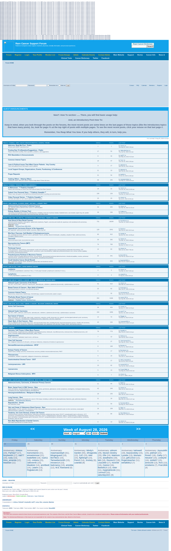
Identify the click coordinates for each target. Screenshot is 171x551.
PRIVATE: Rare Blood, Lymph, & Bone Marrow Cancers (20, 266)
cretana (35, 460)
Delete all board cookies (144, 530)
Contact (131, 85)
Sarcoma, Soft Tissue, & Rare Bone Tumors (23, 330)
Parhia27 (12, 453)
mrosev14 (55, 463)
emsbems (149, 465)
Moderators (30, 496)
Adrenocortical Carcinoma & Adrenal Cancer (24, 206)
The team (133, 530)
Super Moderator (39, 496)
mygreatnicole (109, 470)
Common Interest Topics (17, 160)
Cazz (121, 160)
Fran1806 (162, 465)
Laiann (35, 467)
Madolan (7, 463)
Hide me (62, 85)
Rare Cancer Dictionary (143, 44)
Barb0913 (102, 467)
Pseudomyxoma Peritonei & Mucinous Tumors (25, 255)
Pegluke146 (32, 470)
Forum (8, 55)
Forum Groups (64, 55)
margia (122, 233)
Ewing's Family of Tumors (17, 350)
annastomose (33, 455)
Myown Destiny (110, 453)
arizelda (69, 465)
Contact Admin (104, 55)
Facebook (105, 58)
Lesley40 (162, 458)
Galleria (122, 211)
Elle (104, 455)
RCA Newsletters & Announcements (21, 155)
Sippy (122, 407)
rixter (114, 467)
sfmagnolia (92, 453)
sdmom (113, 450)
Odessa (122, 336)
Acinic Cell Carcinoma (16, 306)
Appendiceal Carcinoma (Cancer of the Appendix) (26, 228)
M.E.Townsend (62, 467)
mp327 (122, 155)
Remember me (53, 85)
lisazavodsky (132, 453)
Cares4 (106, 465)
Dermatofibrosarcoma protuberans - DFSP (23, 345)
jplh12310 (130, 458)
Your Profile (37, 55)
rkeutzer (149, 458)
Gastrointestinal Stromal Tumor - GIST (22, 359)
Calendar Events (88, 55)
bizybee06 (8, 455)
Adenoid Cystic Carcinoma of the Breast (22, 283)
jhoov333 (123, 255)
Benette (122, 345)
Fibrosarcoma (13, 355)
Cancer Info (150, 55)
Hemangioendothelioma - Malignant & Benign (24, 393)
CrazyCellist (123, 369)
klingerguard (56, 455)
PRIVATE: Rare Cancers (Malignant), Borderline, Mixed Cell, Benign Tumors (27, 380)
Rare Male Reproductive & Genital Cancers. (23, 421)
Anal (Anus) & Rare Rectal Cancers (20, 220)
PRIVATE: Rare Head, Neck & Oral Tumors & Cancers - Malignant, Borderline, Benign (30, 303)
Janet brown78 (124, 340)
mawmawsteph (58, 453)
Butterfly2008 (124, 260)
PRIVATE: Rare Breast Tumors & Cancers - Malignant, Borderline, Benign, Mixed (29, 280)
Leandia (78, 463)
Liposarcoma (13, 369)
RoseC (148, 455)
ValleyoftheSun (124, 150)
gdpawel (122, 165)
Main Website (118, 55)
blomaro (137, 455)
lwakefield (31, 458)
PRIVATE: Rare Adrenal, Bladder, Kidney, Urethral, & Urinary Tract (25, 203)
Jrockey (89, 460)
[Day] (4, 445)
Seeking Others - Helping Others (19, 179)
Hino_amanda (9, 460)
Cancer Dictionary (82, 58)
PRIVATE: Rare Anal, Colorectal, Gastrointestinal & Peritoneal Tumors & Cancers (30, 218)
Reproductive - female (16, 403)
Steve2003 (52, 508)
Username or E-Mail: (9, 85)
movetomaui (123, 292)
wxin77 (122, 311)
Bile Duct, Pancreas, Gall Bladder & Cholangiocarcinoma (28, 233)
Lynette (124, 455)
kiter (90, 455)
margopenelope (124, 179)
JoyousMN (162, 450)
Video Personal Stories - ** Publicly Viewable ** (25, 197)
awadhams (108, 458)
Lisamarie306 (124, 321)
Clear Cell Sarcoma (15, 340)
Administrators (11, 496)
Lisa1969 (102, 463)
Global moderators (21, 496)
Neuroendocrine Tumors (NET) (19, 243)
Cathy (159, 455)
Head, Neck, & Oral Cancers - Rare (20, 321)
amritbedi (45, 465)
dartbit (122, 174)
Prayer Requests (14, 174)
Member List (50, 55)
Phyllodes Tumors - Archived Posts (26, 300)
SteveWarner (124, 413)
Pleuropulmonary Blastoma (23, 400)
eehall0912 (126, 463)
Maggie (122, 316)
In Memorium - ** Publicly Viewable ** (21, 188)
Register (18, 55)
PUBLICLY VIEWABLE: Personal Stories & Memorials (19, 185)
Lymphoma (12, 274)
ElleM (121, 383)
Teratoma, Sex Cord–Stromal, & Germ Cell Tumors (26, 413)
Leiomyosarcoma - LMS (16, 364)
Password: (31, 85)
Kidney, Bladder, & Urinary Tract (19, 211)
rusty (10, 458)
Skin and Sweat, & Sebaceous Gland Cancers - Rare (26, 407)
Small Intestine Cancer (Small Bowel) (21, 260)
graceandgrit (18, 263)
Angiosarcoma (13, 335)
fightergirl (83, 458)
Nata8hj (122, 330)
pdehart (153, 453)
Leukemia (11, 269)
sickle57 (154, 460)
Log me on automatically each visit (83, 483)
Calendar (144, 85)
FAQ (137, 85)
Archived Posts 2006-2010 (23, 226)
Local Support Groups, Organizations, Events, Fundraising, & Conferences (35, 169)
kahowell (138, 450)
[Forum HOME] (9, 46)
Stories (140, 55)
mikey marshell (124, 359)
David (122, 228)
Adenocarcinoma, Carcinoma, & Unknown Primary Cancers (29, 382)
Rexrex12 (111, 460)
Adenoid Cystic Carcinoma (17, 311)
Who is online (7, 487)
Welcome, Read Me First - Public (20, 145)
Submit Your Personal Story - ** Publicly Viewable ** (27, 192)
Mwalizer (31, 465)
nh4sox (19, 450)
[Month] (6, 445)
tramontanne (33, 453)
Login (27, 55)
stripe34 (122, 274)
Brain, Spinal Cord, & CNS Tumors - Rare (23, 387)
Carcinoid (11, 238)
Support (130, 55)
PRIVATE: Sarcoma (8, 327)
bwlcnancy (55, 465)
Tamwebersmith (58, 460)
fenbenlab (123, 288)
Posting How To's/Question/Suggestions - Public (25, 150)
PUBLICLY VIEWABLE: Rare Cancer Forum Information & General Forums (26, 142)
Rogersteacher (128, 460)
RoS (161, 463)
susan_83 (123, 297)
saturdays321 (104, 475)
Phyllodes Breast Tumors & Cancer (20, 297)
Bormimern (123, 350)
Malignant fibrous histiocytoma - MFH (21, 374)
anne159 (149, 463)
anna (16, 209)
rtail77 (21, 455)
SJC (81, 455)
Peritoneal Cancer (14, 248)
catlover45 (32, 463)
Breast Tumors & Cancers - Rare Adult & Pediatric (26, 287)
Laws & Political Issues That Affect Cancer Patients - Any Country (31, 164)
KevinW (115, 463)
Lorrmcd (102, 472)
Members (152, 85)
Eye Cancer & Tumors (16, 316)
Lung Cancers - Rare (15, 397)
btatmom (116, 455)
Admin (76, 55)
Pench (77, 460)
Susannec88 (123, 403)
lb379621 (55, 458)
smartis (122, 306)
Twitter (95, 58)
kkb (99, 460)
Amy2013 (123, 397)
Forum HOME (9, 63)
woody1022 (123, 364)
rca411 (45, 458)
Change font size (166, 62)
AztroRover (123, 192)
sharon (122, 145)
